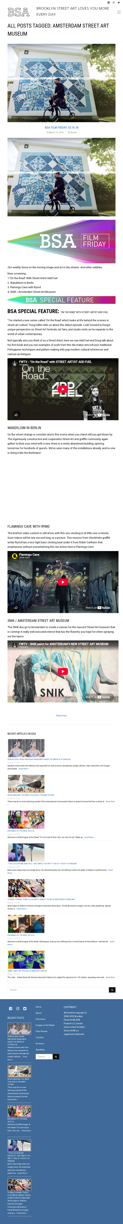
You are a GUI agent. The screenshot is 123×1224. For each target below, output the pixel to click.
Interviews (40, 1019)
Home (38, 1007)
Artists (73, 132)
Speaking (40, 1049)
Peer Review (42, 1031)
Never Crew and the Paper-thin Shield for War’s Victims (31, 795)
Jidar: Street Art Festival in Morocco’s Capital (27, 971)
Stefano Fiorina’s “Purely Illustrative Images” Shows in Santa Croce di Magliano (41, 899)
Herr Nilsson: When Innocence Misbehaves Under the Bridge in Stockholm (39, 759)
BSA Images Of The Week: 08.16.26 (21, 935)
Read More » (24, 769)
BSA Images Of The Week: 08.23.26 (21, 831)
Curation (40, 1037)
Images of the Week (45, 1025)
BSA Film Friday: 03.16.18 (61, 127)
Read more (61, 715)
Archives (40, 1043)
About (39, 1013)
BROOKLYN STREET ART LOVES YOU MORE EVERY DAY (72, 11)
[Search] (112, 990)
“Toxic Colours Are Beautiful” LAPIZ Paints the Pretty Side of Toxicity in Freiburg (42, 864)
